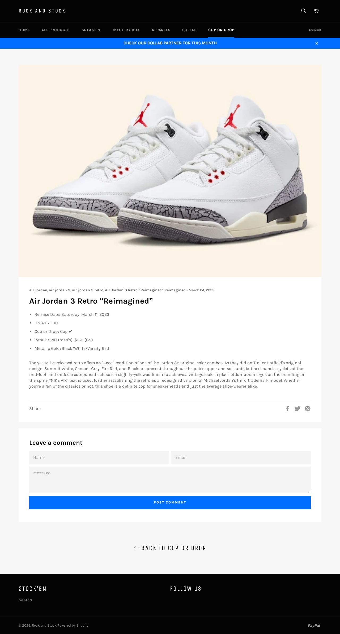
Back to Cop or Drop (172, 548)
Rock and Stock (42, 11)
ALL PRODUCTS (55, 30)
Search (25, 599)
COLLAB (189, 30)
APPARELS (161, 30)
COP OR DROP (221, 30)
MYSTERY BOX (126, 30)
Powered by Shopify (73, 625)
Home (24, 30)
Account (314, 30)
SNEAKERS (92, 30)
